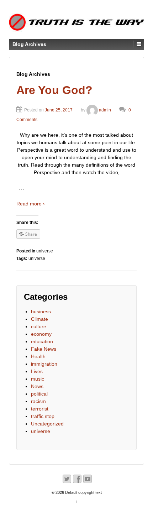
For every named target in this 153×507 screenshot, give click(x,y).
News (37, 386)
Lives (37, 371)
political (39, 394)
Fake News (43, 349)
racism (38, 401)
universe (44, 251)
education (42, 341)
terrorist (39, 409)
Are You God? (54, 90)
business (41, 311)
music (37, 379)
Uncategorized (47, 424)
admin (105, 110)
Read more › (30, 204)
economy (41, 334)
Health (38, 356)
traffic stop (42, 416)
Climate (39, 319)
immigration (44, 364)
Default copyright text (83, 492)
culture (38, 326)
